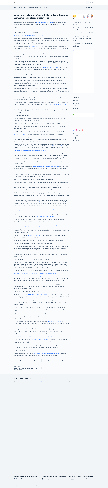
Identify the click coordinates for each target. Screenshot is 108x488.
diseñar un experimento (44, 201)
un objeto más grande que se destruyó (39, 339)
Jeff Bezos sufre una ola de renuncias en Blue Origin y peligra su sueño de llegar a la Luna (35, 273)
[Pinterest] (48, 360)
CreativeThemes (37, 485)
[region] (83, 71)
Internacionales (76, 103)
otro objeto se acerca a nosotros (44, 276)
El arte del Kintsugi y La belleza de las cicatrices (25, 476)
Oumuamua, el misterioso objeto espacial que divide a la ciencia (29, 35)
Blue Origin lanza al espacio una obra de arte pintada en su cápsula (30, 150)
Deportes (75, 101)
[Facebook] (86, 7)
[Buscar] (93, 7)
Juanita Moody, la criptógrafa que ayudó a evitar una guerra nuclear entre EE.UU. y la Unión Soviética (38, 226)
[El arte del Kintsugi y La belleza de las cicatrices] (26, 428)
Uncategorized (76, 110)
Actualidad (20, 7)
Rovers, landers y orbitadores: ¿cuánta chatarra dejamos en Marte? (30, 94)
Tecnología (31, 7)
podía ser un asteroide (34, 46)
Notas (74, 106)
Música (25, 7)
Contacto (76, 143)
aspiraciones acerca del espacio (48, 82)
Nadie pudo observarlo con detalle (44, 22)
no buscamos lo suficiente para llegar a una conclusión (47, 353)
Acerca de (45, 7)
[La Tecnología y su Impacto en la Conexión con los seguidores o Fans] (54, 428)
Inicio (15, 7)
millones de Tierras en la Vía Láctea (56, 145)
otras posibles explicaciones (54, 321)
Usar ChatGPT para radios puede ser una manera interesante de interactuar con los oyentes (82, 38)
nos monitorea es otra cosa (34, 235)
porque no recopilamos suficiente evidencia (38, 294)
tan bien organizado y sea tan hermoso (44, 216)
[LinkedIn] (62, 360)
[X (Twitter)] (89, 7)
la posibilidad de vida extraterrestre (50, 67)
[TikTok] (79, 130)
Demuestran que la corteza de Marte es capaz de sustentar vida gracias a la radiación (34, 336)
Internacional (38, 7)
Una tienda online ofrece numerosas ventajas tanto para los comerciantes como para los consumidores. (83, 45)
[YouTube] (82, 130)
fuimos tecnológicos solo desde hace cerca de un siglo (45, 166)
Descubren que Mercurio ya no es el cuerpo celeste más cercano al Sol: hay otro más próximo (36, 210)
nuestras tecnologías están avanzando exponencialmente (37, 185)
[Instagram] (91, 7)
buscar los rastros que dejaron (37, 253)
